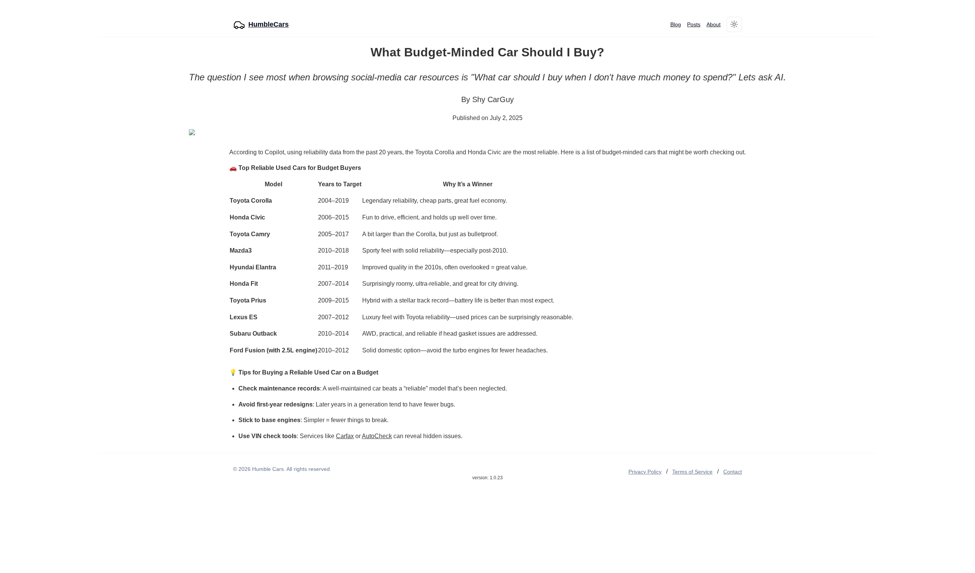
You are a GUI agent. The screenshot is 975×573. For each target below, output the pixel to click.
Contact (732, 472)
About (713, 24)
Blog (675, 24)
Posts (693, 24)
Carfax (345, 436)
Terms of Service (692, 472)
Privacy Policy (645, 472)
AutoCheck (377, 436)
